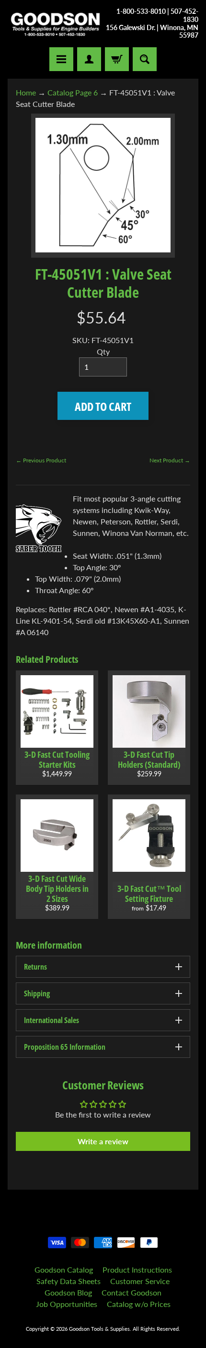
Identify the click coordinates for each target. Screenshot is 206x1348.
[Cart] (117, 59)
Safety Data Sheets (68, 1280)
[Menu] (61, 59)
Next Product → (169, 460)
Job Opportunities (66, 1303)
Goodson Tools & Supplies (99, 1329)
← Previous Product (41, 460)
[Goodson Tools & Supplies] (55, 24)
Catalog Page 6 (72, 92)
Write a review (103, 1141)
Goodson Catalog (63, 1269)
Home (26, 92)
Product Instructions (137, 1269)
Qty (103, 351)
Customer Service (140, 1280)
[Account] (89, 59)
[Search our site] (145, 59)
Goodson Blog (68, 1292)
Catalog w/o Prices (139, 1303)
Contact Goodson (131, 1292)
